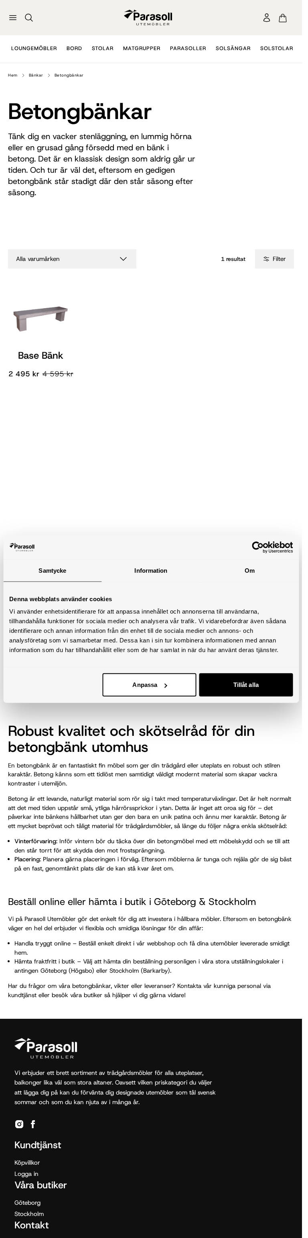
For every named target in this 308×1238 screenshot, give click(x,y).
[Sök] (29, 17)
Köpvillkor (27, 1163)
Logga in (26, 1174)
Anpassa (144, 684)
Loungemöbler (34, 48)
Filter (279, 259)
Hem (13, 75)
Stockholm (29, 1214)
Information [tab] (150, 570)
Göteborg (27, 1203)
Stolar (102, 48)
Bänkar (36, 75)
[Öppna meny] (13, 17)
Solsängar (233, 48)
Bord (74, 48)
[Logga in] (267, 17)
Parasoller (188, 48)
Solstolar (276, 48)
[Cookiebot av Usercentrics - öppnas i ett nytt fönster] (258, 547)
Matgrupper (141, 48)
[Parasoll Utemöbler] (148, 17)
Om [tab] (250, 570)
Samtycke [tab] (52, 570)
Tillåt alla (246, 684)
